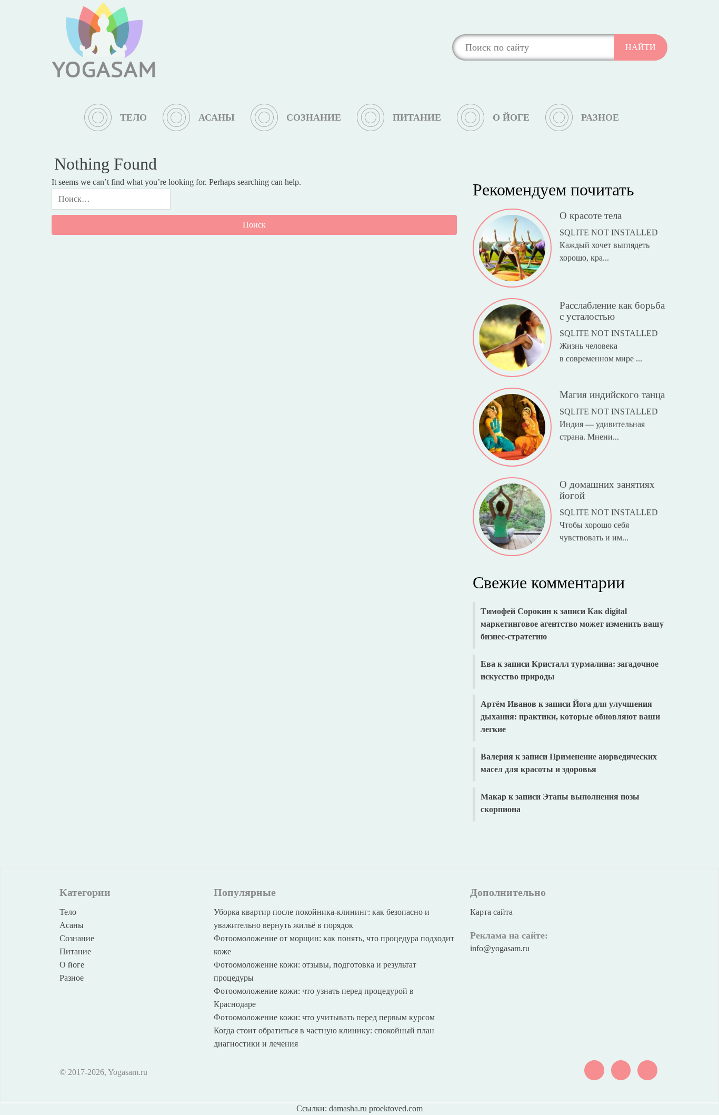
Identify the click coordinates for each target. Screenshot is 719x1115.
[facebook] (647, 1069)
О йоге (511, 117)
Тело (133, 117)
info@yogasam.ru (500, 948)
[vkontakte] (594, 1069)
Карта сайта (491, 911)
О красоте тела (591, 214)
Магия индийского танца (612, 393)
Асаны (216, 117)
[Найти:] (111, 202)
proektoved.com (396, 1108)
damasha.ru (348, 1108)
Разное (600, 117)
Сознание (313, 117)
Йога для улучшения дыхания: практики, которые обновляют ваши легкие (570, 716)
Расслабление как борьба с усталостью (612, 309)
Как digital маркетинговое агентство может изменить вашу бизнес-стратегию (572, 624)
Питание (417, 117)
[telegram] (621, 1069)
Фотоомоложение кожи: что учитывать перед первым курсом (324, 1017)
